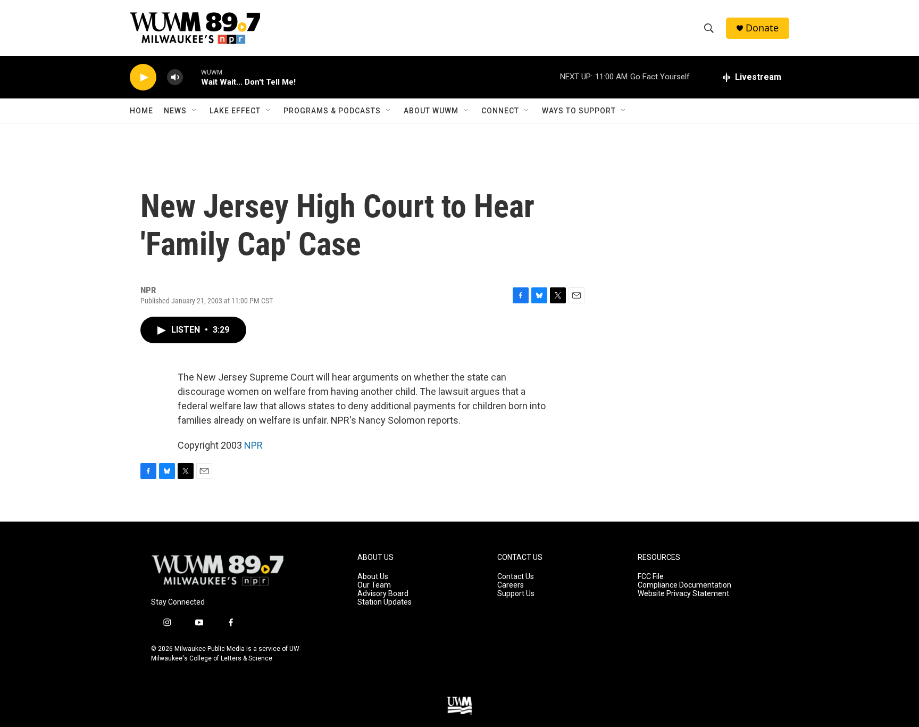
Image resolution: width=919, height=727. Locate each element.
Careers (510, 585)
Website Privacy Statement (683, 594)
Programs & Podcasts (332, 110)
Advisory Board (382, 594)
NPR (253, 445)
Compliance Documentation (684, 585)
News (175, 110)
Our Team (374, 585)
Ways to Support (579, 110)
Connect (500, 110)
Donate (762, 28)
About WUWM (431, 110)
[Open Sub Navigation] (194, 110)
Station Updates (384, 602)
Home (141, 110)
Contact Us (515, 577)
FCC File (651, 577)
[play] (143, 77)
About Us (372, 577)
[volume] (175, 77)
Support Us (515, 594)
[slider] (192, 76)
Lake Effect (235, 110)
